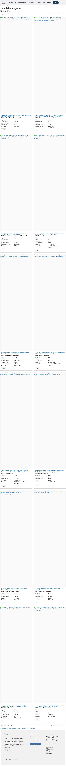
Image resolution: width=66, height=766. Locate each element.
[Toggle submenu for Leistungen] (33, 2)
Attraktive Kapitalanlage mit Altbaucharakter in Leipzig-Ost (47, 589)
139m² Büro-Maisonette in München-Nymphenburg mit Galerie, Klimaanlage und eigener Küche (50, 353)
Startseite (2, 5)
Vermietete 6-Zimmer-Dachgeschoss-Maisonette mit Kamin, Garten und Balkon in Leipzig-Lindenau (49, 471)
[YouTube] (9, 750)
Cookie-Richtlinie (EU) (35, 740)
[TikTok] (7, 750)
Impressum (32, 736)
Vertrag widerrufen (36, 744)
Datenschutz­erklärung (35, 738)
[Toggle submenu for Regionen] (40, 2)
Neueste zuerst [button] (60, 14)
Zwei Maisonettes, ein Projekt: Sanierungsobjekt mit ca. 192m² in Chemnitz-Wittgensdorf (15, 233)
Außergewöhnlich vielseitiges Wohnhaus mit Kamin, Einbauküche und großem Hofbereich (15, 353)
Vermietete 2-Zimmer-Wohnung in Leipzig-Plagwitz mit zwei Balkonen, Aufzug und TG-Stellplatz (50, 705)
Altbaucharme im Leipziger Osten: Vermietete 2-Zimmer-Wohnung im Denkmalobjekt (14, 589)
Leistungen (30, 2)
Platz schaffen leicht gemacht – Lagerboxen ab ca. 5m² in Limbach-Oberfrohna (16, 115)
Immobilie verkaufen (22, 2)
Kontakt (55, 2)
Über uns (49, 2)
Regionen (38, 2)
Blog (44, 2)
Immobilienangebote (11, 2)
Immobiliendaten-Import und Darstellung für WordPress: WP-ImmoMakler (18, 728)
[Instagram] (5, 750)
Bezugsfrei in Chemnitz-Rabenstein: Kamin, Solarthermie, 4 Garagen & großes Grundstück (13, 705)
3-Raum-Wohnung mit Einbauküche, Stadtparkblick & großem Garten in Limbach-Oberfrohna (49, 233)
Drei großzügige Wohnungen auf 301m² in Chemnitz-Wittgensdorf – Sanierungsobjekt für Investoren (49, 115)
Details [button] (4, 129)
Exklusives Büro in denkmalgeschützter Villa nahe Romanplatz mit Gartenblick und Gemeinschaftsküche (15, 471)
